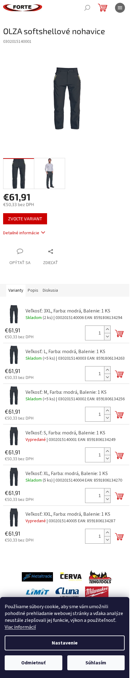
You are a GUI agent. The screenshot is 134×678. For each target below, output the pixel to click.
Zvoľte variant (25, 218)
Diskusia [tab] (50, 290)
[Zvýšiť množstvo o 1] (107, 329)
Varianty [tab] (15, 290)
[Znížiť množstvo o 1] (107, 336)
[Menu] (120, 8)
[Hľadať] (87, 8)
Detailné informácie (21, 233)
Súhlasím (95, 662)
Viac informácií (20, 627)
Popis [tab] (33, 290)
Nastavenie (65, 643)
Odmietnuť (33, 662)
